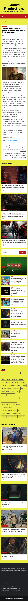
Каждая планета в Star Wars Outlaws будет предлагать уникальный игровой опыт (13, 187)
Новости (4, 26)
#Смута (22, 376)
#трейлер (21, 379)
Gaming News (16, 388)
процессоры (5, 419)
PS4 (21, 391)
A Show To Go (15, 382)
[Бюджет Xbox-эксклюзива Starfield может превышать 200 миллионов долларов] (5, 334)
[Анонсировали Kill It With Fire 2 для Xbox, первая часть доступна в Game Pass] (5, 302)
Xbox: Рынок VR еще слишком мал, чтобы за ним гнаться (18, 324)
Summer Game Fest (6, 404)
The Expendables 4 (16, 404)
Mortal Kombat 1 (6, 391)
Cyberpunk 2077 (11, 385)
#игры (3, 379)
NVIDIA (13, 391)
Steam (14, 401)
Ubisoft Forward (6, 413)
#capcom (17, 372)
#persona (12, 376)
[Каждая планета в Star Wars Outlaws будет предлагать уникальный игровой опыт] (14, 175)
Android (8, 382)
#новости (14, 379)
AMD (3, 382)
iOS (22, 388)
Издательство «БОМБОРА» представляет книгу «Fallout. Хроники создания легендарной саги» (13, 447)
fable (24, 385)
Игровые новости (12, 416)
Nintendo (4, 552)
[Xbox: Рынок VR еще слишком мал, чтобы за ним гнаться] (5, 324)
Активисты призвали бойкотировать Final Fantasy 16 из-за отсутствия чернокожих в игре (14, 242)
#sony (17, 376)
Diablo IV (19, 385)
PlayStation (13, 308)
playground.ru (12, 140)
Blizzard (23, 382)
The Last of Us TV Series (7, 407)
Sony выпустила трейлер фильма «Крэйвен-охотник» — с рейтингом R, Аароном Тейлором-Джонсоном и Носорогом (18, 359)
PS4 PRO (3, 394)
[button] (2, 16)
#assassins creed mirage (7, 372)
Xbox (3, 267)
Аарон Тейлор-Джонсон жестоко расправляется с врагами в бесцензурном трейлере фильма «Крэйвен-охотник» (13, 214)
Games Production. (14, 6)
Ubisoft (20, 410)
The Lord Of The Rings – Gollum (9, 410)
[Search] (25, 16)
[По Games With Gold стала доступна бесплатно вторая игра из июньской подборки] (5, 291)
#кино (8, 379)
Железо (4, 416)
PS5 (8, 394)
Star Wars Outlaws (6, 401)
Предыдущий (13, 147)
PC (17, 391)
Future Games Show (6, 388)
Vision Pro (14, 413)
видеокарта (21, 416)
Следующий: (15, 154)
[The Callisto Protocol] (14, 545)
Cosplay (4, 385)
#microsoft (4, 376)
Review (12, 394)
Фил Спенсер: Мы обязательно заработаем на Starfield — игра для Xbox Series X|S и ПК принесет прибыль (18, 313)
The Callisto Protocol (7, 556)
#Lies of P (23, 372)
